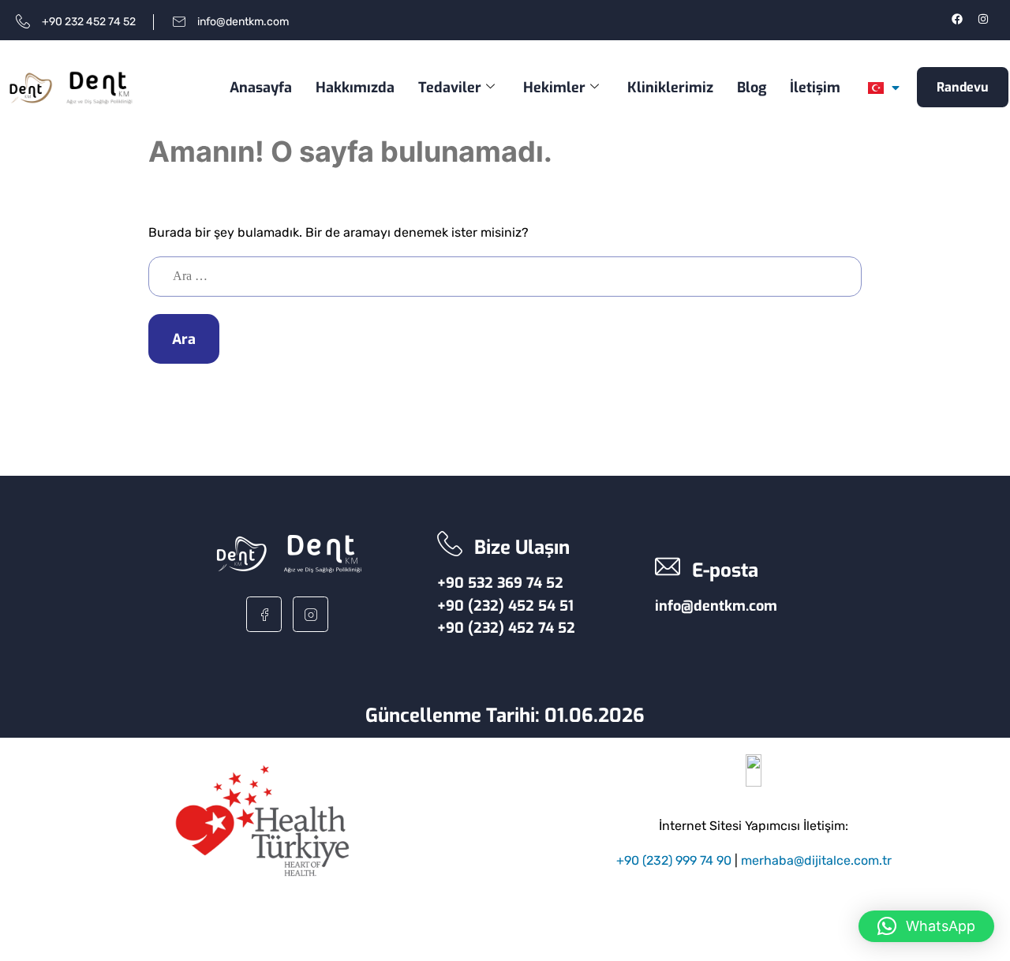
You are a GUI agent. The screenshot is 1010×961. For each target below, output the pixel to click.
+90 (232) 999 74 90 (673, 860)
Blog (751, 87)
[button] (926, 926)
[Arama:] (505, 275)
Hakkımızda (355, 87)
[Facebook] (957, 19)
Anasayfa (261, 87)
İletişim (815, 87)
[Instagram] (983, 19)
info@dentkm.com (716, 605)
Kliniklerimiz (670, 87)
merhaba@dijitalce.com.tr (816, 860)
